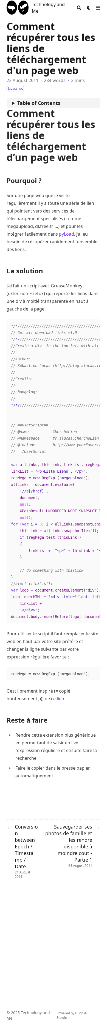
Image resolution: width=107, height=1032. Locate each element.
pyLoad (66, 234)
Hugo (79, 1013)
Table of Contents (38, 103)
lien (60, 699)
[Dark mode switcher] (89, 8)
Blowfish (63, 1017)
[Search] (79, 8)
